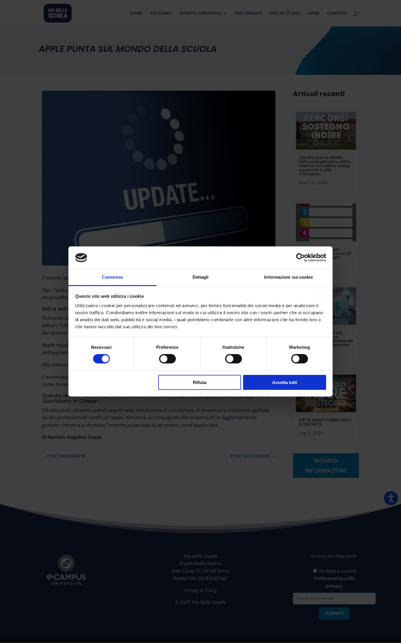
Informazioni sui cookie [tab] (288, 277)
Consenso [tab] (112, 277)
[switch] (167, 358)
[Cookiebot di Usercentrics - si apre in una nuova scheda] (300, 257)
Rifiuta (199, 382)
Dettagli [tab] (201, 277)
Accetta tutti (284, 382)
